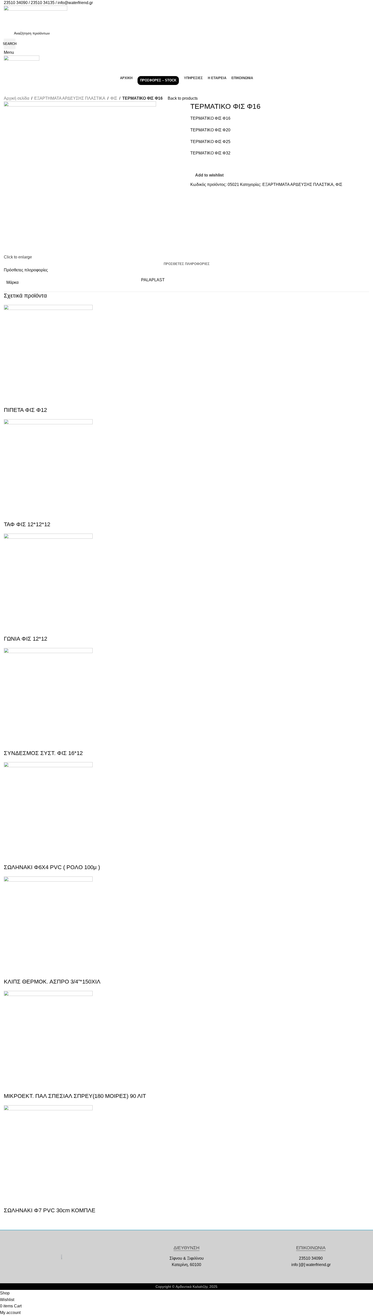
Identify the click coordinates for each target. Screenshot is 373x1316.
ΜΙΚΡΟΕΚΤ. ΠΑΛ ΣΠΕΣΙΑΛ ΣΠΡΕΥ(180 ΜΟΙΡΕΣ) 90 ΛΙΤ (75, 1096)
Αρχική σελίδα (16, 98)
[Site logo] (35, 16)
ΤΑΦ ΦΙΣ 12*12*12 (27, 524)
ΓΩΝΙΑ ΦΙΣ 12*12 (25, 639)
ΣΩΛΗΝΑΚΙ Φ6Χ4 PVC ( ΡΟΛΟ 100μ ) (52, 867)
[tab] (187, 264)
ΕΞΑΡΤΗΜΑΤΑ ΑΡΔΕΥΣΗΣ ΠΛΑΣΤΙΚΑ (69, 98)
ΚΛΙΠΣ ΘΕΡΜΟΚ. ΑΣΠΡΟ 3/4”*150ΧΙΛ (52, 981)
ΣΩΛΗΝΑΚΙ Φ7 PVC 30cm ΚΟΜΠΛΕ (49, 1210)
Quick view (10, 400)
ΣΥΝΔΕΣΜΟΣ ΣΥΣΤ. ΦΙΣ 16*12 (43, 753)
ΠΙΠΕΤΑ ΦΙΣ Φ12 (25, 410)
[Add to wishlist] (24, 400)
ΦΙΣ (113, 98)
